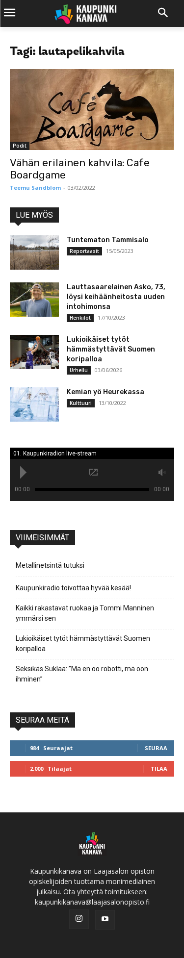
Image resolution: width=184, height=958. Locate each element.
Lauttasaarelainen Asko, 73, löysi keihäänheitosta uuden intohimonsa (116, 297)
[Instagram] (79, 919)
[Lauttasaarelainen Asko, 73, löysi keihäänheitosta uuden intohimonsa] (34, 299)
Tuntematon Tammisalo (108, 240)
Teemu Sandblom (35, 187)
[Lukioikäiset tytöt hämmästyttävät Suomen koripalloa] (34, 352)
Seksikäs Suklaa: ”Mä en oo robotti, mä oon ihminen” (82, 674)
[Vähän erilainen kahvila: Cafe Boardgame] (92, 109)
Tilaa (159, 768)
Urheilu (79, 370)
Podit (19, 145)
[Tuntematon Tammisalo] (34, 252)
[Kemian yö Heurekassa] (34, 404)
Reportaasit (84, 251)
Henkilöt (80, 317)
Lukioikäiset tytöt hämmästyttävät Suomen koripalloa (111, 349)
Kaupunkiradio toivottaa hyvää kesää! (73, 588)
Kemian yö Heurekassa (105, 392)
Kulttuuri (81, 403)
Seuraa (156, 748)
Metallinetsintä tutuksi (50, 565)
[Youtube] (105, 920)
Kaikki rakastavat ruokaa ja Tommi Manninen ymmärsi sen (85, 613)
